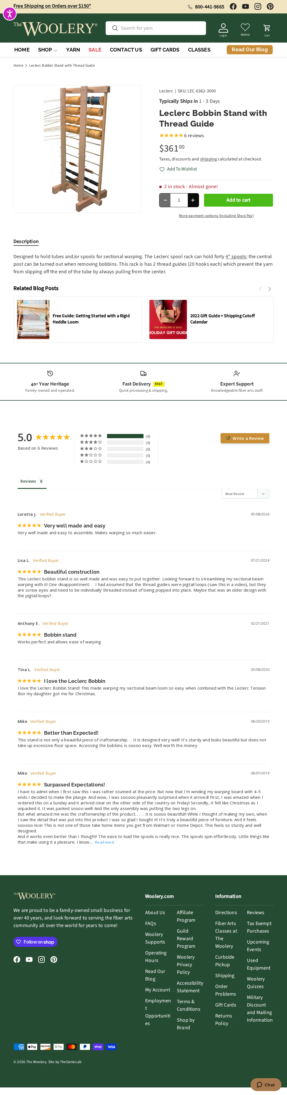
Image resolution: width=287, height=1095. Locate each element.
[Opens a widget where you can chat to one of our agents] (265, 1085)
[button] (267, 29)
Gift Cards (225, 1004)
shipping (208, 159)
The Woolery (36, 1061)
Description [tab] (26, 241)
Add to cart (238, 200)
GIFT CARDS (165, 50)
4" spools (236, 256)
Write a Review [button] (248, 438)
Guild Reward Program (186, 939)
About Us (155, 912)
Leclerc (166, 91)
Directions (226, 912)
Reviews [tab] (28, 481)
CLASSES (199, 50)
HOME (22, 50)
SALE (95, 50)
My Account (157, 989)
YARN (73, 50)
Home (18, 65)
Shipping (224, 975)
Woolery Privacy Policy (186, 965)
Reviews (255, 912)
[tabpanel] (143, 264)
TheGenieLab (70, 1061)
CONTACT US (126, 50)
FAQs (150, 923)
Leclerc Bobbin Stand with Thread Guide (62, 65)
